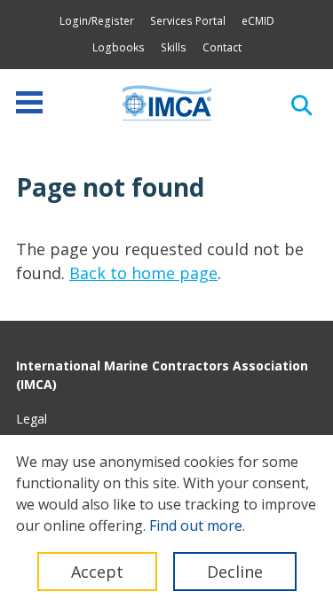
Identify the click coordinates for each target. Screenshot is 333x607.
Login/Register (96, 20)
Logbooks (118, 47)
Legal (31, 418)
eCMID (258, 20)
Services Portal (188, 20)
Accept (97, 571)
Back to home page (143, 273)
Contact (222, 47)
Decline (235, 571)
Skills (173, 47)
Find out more (195, 525)
